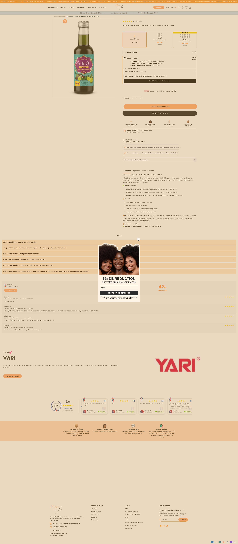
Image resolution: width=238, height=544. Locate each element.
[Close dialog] (138, 239)
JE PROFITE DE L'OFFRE (119, 293)
